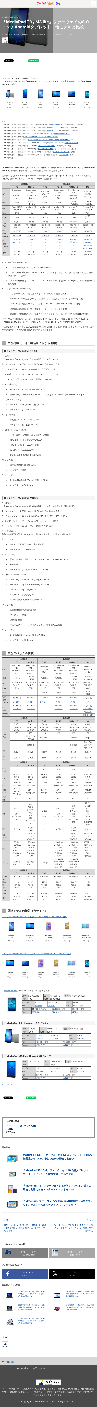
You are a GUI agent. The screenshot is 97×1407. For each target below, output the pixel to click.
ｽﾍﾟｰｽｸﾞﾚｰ (17, 235)
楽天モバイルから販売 (46, 146)
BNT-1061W (63, 155)
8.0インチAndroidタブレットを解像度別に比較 (40, 137)
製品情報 (38, 1005)
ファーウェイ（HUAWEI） (12, 35)
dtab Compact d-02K (62, 134)
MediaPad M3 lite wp (61, 152)
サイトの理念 (22, 1368)
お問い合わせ (39, 1368)
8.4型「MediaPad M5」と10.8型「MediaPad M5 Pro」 (49, 140)
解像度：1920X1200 (64, 35)
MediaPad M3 (10, 990)
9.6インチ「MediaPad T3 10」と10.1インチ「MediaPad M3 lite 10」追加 (36, 953)
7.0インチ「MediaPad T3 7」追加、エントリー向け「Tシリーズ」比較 (34, 916)
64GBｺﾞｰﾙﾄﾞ (88, 248)
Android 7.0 (27, 35)
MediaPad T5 (48, 131)
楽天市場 (80, 1038)
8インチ (36, 35)
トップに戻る (9, 1085)
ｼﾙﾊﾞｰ (88, 235)
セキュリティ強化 (71, 143)
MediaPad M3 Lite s (45, 149)
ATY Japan (14, 41)
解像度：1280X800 (47, 35)
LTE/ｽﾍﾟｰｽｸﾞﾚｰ (41, 1045)
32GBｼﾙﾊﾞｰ (87, 242)
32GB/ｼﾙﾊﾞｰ (37, 1012)
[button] (93, 3)
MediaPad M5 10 (55, 125)
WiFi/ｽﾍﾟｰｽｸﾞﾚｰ (69, 1045)
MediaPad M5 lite (49, 128)
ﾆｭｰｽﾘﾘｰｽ (51, 1005)
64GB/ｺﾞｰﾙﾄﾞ (77, 1012)
